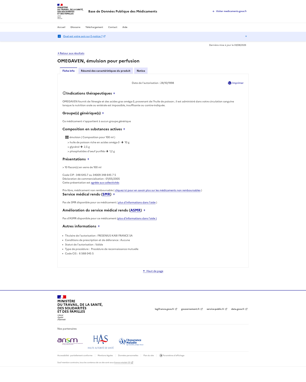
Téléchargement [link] (94, 27)
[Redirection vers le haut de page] (115, 93)
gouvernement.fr (190, 309)
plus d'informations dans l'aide (137, 202)
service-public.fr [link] (215, 309)
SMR (106, 194)
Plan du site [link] (148, 355)
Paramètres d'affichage (173, 355)
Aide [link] (124, 27)
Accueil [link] (61, 27)
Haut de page (154, 271)
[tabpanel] (153, 170)
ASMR (135, 210)
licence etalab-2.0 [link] (122, 362)
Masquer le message (246, 36)
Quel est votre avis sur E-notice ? (82, 36)
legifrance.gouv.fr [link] (164, 309)
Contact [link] (112, 27)
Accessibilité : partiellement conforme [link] (74, 355)
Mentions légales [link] (105, 355)
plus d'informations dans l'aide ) (137, 218)
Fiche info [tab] (68, 71)
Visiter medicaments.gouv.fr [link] (231, 11)
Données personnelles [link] (128, 355)
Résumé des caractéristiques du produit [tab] (105, 71)
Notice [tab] (141, 71)
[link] (122, 11)
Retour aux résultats (72, 53)
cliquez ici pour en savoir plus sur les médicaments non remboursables (157, 190)
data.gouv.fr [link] (237, 309)
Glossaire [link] (75, 27)
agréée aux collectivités (105, 182)
